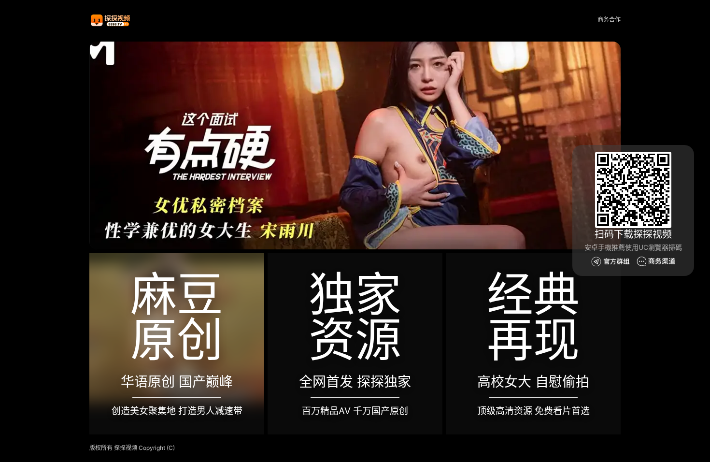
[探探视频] (111, 20)
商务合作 (609, 19)
